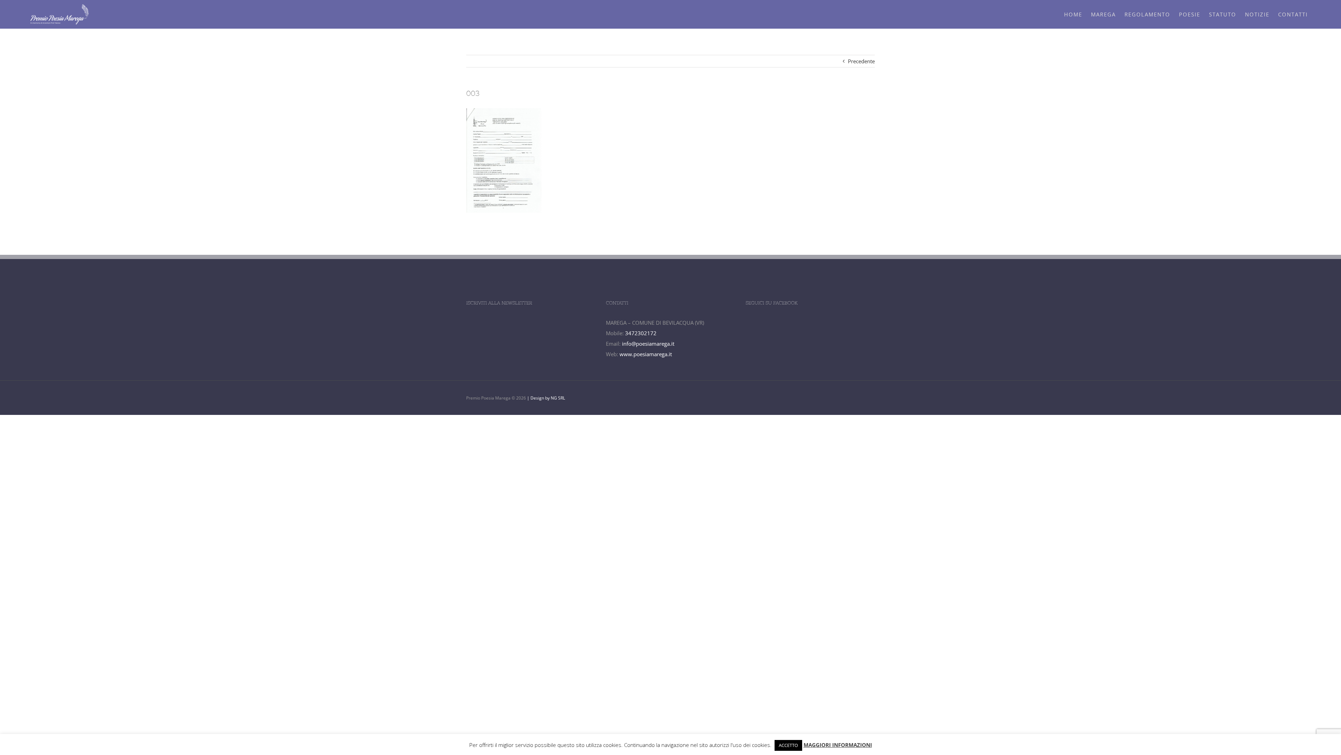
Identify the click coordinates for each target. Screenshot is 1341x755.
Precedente (861, 61)
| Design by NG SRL (545, 398)
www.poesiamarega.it (646, 354)
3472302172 (641, 333)
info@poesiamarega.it (648, 343)
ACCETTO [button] (788, 745)
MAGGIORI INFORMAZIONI (838, 744)
